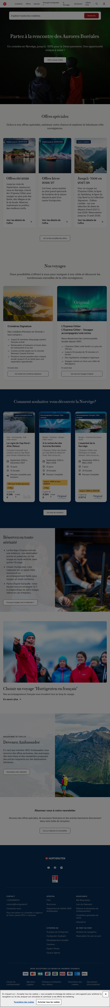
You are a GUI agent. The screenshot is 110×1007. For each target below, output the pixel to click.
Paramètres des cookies (24, 1002)
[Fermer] (106, 994)
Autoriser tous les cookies (49, 1002)
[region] (55, 998)
